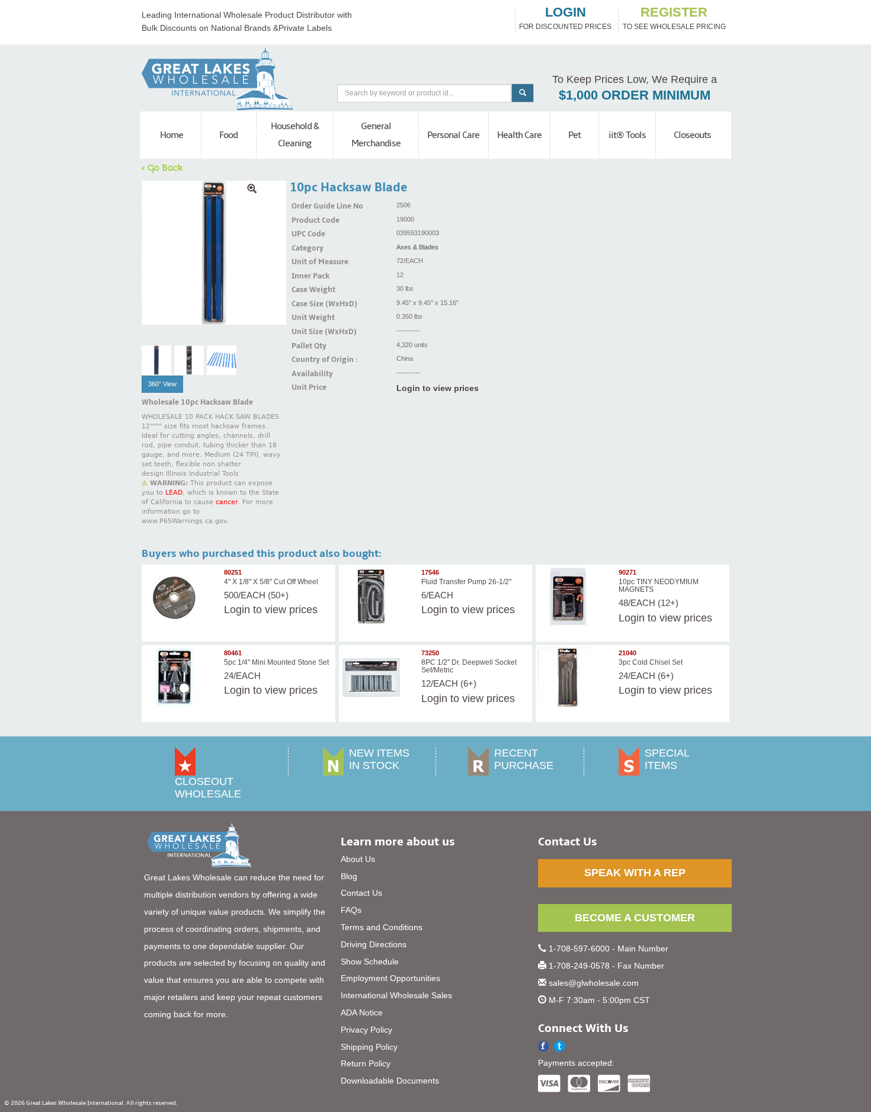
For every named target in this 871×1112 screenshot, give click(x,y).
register (674, 12)
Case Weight (306, 289)
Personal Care (453, 135)
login (565, 12)
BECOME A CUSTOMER (635, 918)
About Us (358, 859)
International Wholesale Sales (396, 995)
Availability (306, 374)
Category (306, 248)
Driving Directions (373, 944)
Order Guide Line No (306, 206)
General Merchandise (376, 134)
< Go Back (162, 167)
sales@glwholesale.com (594, 983)
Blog (349, 876)
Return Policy (365, 1063)
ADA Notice (362, 1012)
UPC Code (306, 234)
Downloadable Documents (390, 1080)
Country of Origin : (306, 359)
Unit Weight (306, 317)
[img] (214, 253)
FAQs (351, 910)
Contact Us (361, 893)
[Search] (522, 93)
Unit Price (306, 387)
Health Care (519, 135)
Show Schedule (370, 961)
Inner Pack (306, 276)
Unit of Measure (306, 262)
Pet (574, 135)
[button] (559, 1046)
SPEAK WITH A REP (635, 873)
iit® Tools (627, 135)
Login (237, 610)
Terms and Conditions (381, 927)
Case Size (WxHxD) (306, 304)
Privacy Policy (366, 1029)
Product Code (306, 220)
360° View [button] (162, 383)
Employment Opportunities (390, 978)
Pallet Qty (306, 346)
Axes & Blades (417, 247)
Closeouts (692, 135)
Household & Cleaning (295, 134)
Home (171, 135)
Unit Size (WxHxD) (306, 332)
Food (228, 135)
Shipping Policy (369, 1047)
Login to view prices (437, 388)
